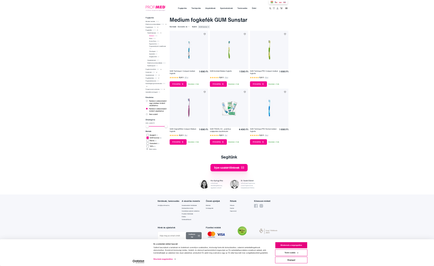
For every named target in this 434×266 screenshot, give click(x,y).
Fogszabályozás (152, 81)
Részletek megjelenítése (163, 259)
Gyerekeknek (153, 60)
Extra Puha (154, 41)
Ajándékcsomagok (153, 92)
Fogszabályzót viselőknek (157, 47)
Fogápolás (182, 8)
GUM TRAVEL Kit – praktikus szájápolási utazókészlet (220, 130)
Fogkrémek (151, 27)
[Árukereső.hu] (253, 231)
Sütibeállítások (186, 219)
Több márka (151, 149)
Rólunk (232, 205)
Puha (152, 38)
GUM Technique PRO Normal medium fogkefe (263, 130)
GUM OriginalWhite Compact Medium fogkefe (183, 130)
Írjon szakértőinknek (226, 167)
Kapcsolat (233, 211)
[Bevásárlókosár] (282, 8)
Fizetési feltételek (187, 214)
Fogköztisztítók (152, 69)
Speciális (153, 54)
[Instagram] (261, 206)
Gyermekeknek (226, 8)
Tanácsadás (242, 8)
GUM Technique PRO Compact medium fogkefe (264, 72)
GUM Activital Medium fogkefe (221, 71)
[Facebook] (256, 206)
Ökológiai (153, 51)
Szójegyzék (209, 208)
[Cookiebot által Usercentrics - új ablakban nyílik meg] (138, 261)
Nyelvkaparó (152, 65)
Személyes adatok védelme (190, 211)
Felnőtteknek (153, 33)
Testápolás (196, 8)
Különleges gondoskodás (155, 83)
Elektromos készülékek (155, 24)
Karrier (232, 208)
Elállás (184, 216)
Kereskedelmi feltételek (189, 205)
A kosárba (176, 84)
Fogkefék (151, 30)
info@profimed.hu (164, 205)
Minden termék (152, 21)
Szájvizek (150, 72)
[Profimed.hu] (156, 8)
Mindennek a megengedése (291, 245)
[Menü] (286, 8)
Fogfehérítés (151, 78)
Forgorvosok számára (154, 89)
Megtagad (291, 260)
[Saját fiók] (277, 8)
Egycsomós (154, 44)
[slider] (147, 126)
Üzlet (254, 8)
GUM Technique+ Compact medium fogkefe (182, 72)
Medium (153, 35)
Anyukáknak (210, 8)
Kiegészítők (154, 56)
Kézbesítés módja (187, 208)
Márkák (208, 205)
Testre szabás (290, 253)
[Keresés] (270, 8)
